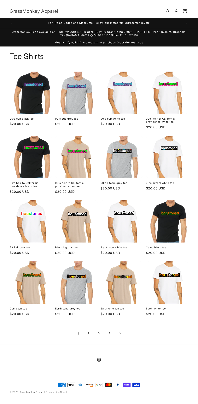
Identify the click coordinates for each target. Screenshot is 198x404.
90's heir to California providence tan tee (69, 184)
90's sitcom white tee (160, 182)
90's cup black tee (22, 118)
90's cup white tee (113, 118)
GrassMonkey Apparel (33, 392)
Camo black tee (156, 247)
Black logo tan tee (67, 247)
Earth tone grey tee (67, 308)
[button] (168, 11)
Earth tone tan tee (112, 308)
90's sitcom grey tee (114, 182)
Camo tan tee (18, 308)
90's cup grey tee (66, 118)
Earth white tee (156, 308)
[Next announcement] (187, 23)
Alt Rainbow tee (20, 247)
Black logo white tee (114, 247)
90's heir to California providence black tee (24, 184)
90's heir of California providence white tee (160, 120)
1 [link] (78, 333)
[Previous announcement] (11, 23)
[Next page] (120, 333)
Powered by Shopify (57, 392)
